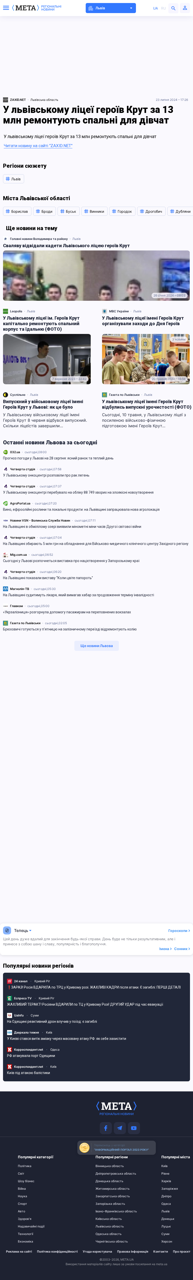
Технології (25, 1234)
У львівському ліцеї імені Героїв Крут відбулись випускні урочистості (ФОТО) (146, 404)
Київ (49, 1032)
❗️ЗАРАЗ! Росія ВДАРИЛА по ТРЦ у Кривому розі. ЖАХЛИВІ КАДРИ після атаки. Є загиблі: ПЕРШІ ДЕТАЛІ (94, 987)
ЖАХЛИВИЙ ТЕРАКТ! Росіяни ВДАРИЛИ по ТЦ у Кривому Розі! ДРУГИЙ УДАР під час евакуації (85, 1004)
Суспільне (17, 395)
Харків (166, 1181)
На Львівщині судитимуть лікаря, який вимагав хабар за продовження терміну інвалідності (78, 595)
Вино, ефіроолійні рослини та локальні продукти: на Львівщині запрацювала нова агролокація (81, 509)
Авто (21, 1211)
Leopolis (16, 311)
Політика (24, 1166)
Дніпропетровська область (105, 1173)
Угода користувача (97, 1251)
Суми (35, 1015)
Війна (22, 1188)
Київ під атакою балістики (28, 1073)
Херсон (166, 1241)
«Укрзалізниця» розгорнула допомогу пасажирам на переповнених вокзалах (67, 612)
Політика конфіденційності (57, 1251)
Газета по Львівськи (25, 623)
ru (163, 8)
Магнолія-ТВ (19, 589)
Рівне (165, 1173)
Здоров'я (24, 1219)
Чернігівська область (105, 1241)
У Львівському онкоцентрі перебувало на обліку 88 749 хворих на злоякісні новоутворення (78, 492)
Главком (16, 606)
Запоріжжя (169, 1188)
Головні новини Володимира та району (39, 239)
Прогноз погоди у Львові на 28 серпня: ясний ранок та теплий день (58, 458)
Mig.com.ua (18, 555)
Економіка (25, 1241)
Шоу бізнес (26, 1181)
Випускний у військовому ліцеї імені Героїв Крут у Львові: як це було (43, 404)
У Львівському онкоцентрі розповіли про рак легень (46, 475)
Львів (76, 239)
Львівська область (44, 100)
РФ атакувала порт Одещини (31, 1056)
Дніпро (166, 1196)
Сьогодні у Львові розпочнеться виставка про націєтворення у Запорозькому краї (71, 561)
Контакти (160, 1251)
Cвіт (21, 1173)
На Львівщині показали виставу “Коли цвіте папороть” (48, 578)
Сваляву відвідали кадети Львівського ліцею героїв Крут (66, 245)
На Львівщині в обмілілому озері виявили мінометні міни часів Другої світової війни (72, 527)
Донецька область (105, 1181)
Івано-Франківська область (105, 1211)
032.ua (15, 452)
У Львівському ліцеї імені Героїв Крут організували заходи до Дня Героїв (143, 320)
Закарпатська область (105, 1196)
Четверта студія (22, 469)
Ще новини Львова (96, 646)
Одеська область (105, 1234)
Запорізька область (105, 1204)
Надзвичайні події (27, 1226)
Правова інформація (132, 1251)
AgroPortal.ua (20, 503)
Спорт (22, 1204)
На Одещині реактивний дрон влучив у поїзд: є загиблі (52, 1021)
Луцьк (166, 1226)
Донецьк (167, 1219)
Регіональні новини (51, 8)
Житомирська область (105, 1188)
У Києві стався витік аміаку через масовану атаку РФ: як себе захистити (66, 1039)
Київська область (105, 1219)
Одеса (55, 1049)
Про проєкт (181, 1251)
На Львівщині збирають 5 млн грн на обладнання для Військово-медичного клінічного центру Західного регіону (95, 544)
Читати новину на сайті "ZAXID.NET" (38, 145)
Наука (22, 1196)
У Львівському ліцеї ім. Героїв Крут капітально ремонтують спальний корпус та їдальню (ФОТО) (41, 323)
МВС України (119, 311)
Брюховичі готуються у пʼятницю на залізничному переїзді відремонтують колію (70, 629)
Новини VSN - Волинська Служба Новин (40, 520)
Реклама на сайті (19, 1251)
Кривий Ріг (42, 981)
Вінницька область (105, 1166)
